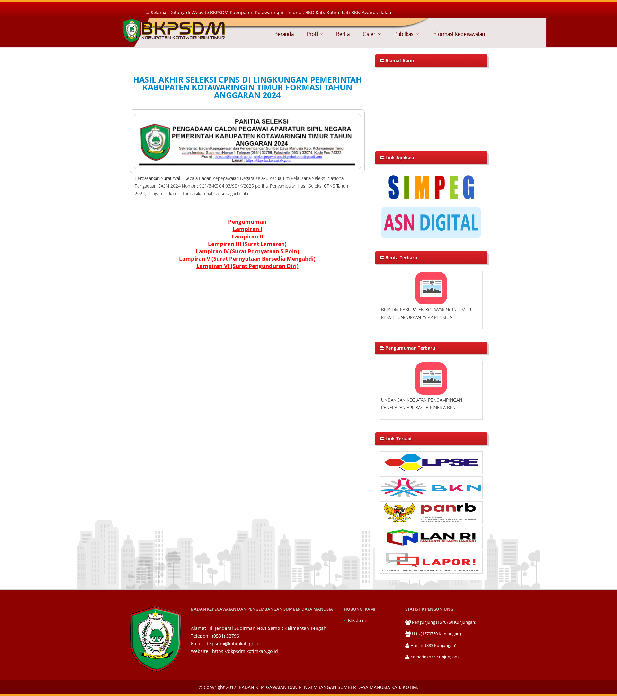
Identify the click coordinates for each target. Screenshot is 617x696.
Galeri (370, 34)
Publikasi (404, 34)
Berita (342, 34)
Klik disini (357, 620)
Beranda (284, 34)
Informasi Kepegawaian (458, 34)
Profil (313, 34)
